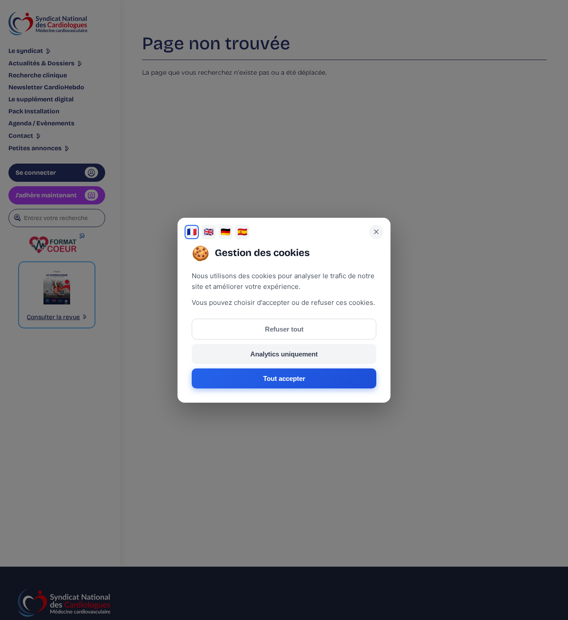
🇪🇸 (242, 232)
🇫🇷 (192, 232)
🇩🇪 (225, 232)
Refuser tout (284, 329)
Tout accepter (284, 378)
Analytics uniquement (284, 354)
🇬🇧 (208, 232)
